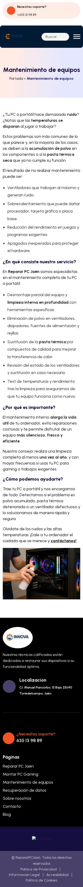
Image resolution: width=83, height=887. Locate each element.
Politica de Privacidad (39, 869)
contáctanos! (63, 540)
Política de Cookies (41, 880)
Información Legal (24, 875)
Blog (7, 814)
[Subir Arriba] (71, 877)
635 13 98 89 (29, 740)
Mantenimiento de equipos (28, 782)
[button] (76, 36)
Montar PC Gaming (20, 774)
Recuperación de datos (24, 790)
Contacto (12, 806)
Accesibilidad (57, 875)
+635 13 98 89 (26, 15)
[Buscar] (64, 37)
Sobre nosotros (17, 798)
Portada (16, 78)
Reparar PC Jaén (18, 766)
